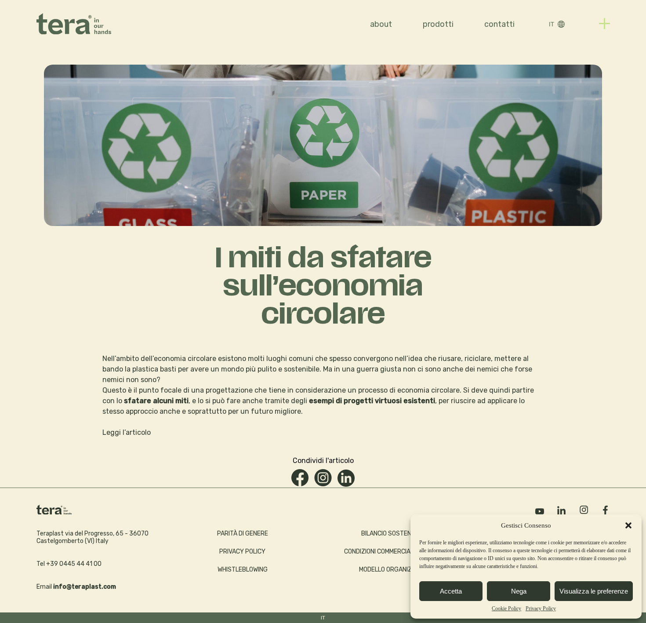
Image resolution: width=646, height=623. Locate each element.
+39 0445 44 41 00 (74, 564)
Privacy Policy (541, 608)
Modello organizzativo (395, 569)
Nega (518, 591)
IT (551, 24)
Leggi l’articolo (126, 432)
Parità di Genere (242, 533)
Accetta (451, 591)
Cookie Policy (506, 608)
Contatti (499, 24)
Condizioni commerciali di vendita (395, 551)
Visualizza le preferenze (593, 591)
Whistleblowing (243, 569)
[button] (628, 525)
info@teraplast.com (84, 586)
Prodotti (438, 24)
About (381, 24)
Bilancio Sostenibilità (395, 533)
